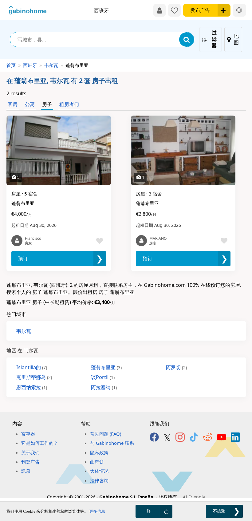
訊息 (25, 471)
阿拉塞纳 (104, 387)
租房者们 (69, 104)
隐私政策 (99, 452)
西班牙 (30, 65)
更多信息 (97, 511)
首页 (11, 65)
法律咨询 (99, 480)
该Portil (103, 377)
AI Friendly (194, 497)
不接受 (219, 511)
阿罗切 (176, 367)
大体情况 (99, 471)
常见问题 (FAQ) (105, 434)
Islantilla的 (31, 367)
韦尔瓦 (51, 65)
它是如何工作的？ (39, 443)
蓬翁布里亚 (106, 367)
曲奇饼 (97, 462)
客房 (13, 104)
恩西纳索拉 (31, 387)
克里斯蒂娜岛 (34, 377)
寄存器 (28, 434)
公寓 (30, 104)
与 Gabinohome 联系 (112, 443)
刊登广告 (30, 462)
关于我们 (30, 452)
